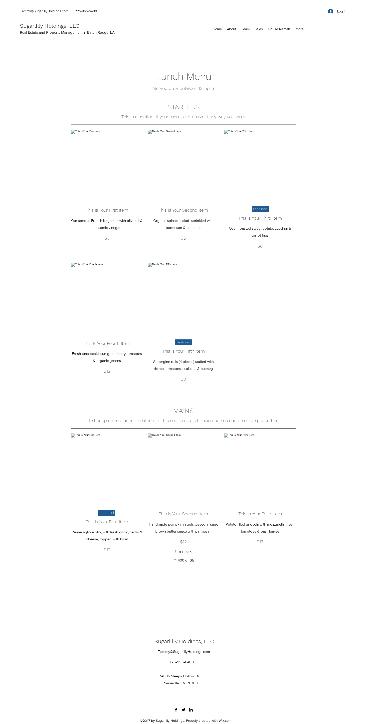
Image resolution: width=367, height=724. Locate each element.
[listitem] (183, 552)
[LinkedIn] (190, 709)
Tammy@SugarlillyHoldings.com (44, 11)
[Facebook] (176, 709)
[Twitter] (183, 709)
